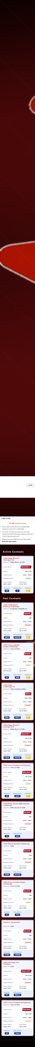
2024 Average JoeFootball (11, 963)
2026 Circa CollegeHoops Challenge (11, 646)
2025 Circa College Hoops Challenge (14, 883)
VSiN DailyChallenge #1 (9, 686)
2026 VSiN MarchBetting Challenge (11, 605)
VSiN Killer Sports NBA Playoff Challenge (16, 804)
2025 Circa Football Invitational (16, 765)
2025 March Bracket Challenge (16, 844)
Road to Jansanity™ (12, 922)
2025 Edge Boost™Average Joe (11, 726)
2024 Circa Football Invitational (16, 1002)
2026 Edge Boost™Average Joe (11, 559)
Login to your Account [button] (18, 523)
